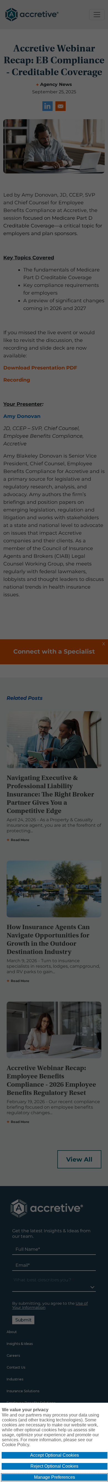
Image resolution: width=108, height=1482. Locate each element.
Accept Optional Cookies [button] (54, 1455)
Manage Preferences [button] (54, 1477)
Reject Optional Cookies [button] (54, 1466)
